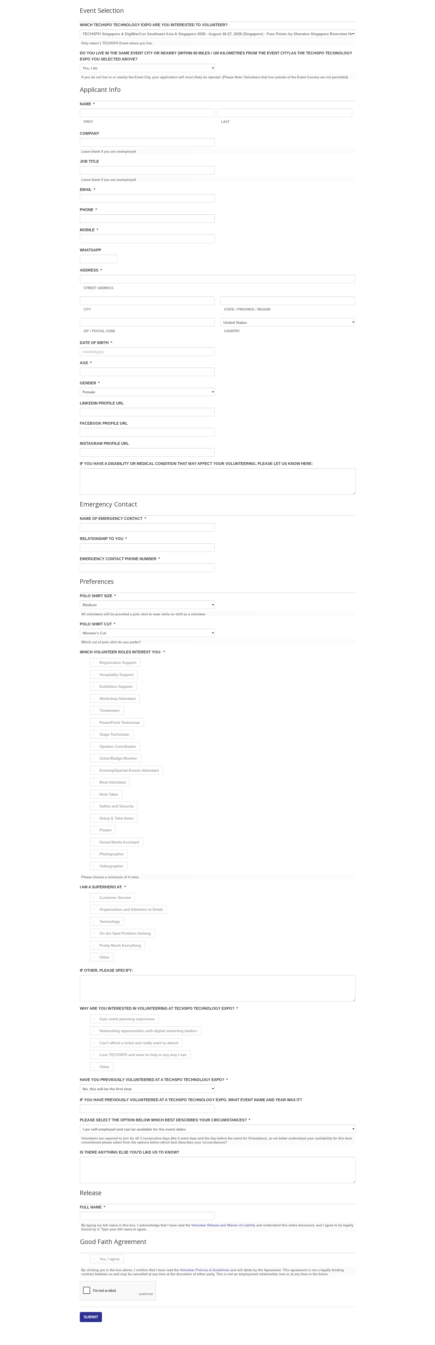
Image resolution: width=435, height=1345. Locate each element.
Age (86, 363)
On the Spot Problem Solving (125, 933)
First (88, 122)
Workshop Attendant (117, 698)
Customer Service (115, 897)
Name (87, 104)
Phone (88, 210)
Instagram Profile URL (104, 443)
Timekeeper (109, 710)
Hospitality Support (116, 674)
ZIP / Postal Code (99, 331)
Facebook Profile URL (104, 423)
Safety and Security (116, 806)
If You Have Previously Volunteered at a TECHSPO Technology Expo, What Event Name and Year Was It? (191, 1100)
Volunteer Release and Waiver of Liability (223, 1225)
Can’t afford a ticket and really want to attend (138, 1042)
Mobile (89, 230)
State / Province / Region (247, 309)
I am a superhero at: (103, 887)
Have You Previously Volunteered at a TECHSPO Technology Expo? (154, 1080)
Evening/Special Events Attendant (129, 770)
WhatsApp (90, 250)
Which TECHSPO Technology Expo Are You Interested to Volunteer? (154, 25)
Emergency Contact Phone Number (120, 559)
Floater (105, 830)
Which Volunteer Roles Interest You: (122, 652)
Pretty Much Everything (120, 945)
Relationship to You (103, 538)
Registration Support (117, 662)
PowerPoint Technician (119, 722)
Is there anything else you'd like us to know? (129, 1152)
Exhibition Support (116, 686)
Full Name (92, 1207)
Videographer (111, 866)
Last (225, 122)
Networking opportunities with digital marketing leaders (148, 1031)
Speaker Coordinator (117, 746)
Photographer (111, 854)
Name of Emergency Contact (113, 518)
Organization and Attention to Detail (131, 909)
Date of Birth (96, 343)
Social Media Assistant (119, 842)
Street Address (99, 288)
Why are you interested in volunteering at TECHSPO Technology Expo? (159, 1008)
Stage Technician (114, 734)
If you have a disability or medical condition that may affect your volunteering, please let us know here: (196, 463)
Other (104, 957)
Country (232, 331)
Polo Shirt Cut (97, 624)
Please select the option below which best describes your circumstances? (165, 1120)
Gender (90, 383)
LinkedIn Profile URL (102, 403)
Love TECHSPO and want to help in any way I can (143, 1055)
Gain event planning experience (127, 1019)
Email (87, 189)
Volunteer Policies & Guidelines (204, 1270)
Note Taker (108, 794)
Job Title (89, 161)
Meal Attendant (112, 782)
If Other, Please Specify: (106, 970)
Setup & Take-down (116, 818)
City (87, 309)
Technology (109, 921)
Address (91, 270)
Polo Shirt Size (98, 596)
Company (89, 133)
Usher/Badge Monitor (118, 758)
